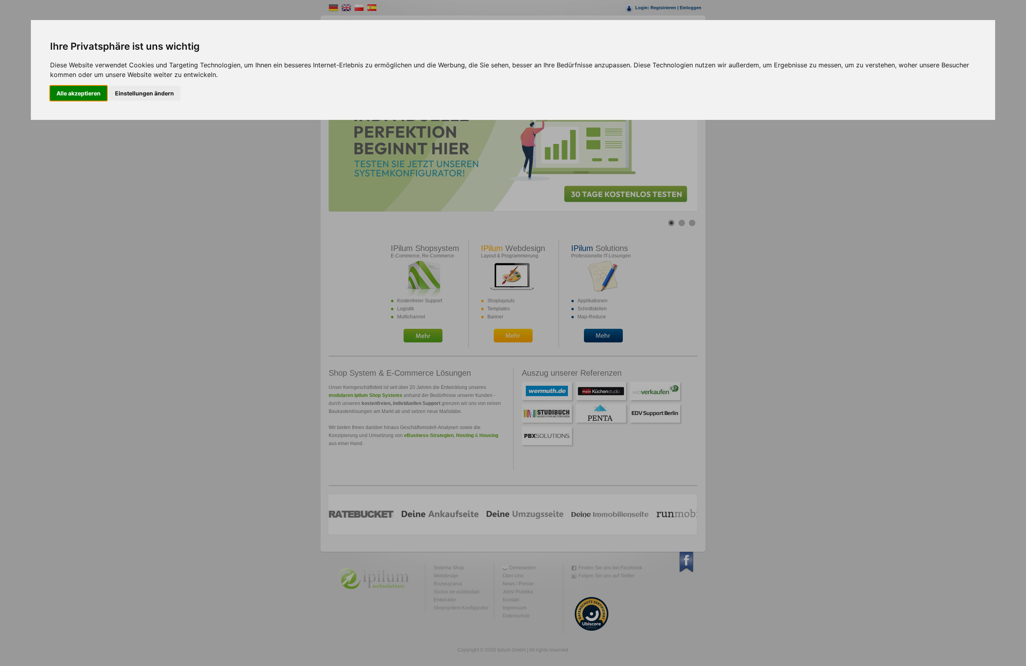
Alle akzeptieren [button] (79, 93)
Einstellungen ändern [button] (144, 93)
